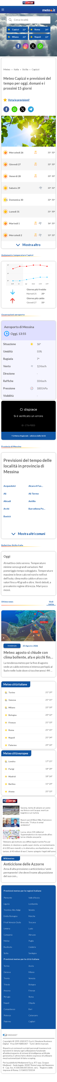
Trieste (7, 984)
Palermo (7, 1021)
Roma (31, 996)
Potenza (7, 1015)
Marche (31, 916)
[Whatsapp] (14, 109)
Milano (31, 972)
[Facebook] (18, 46)
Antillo (32, 501)
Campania (8, 934)
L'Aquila (31, 1003)
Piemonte (8, 897)
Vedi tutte (51, 602)
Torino (7, 966)
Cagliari (31, 1021)
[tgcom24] (28, 3)
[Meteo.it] (49, 10)
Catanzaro (33, 1015)
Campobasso (9, 1009)
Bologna (32, 984)
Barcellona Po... (36, 508)
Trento (7, 978)
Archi (6, 508)
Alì (5, 493)
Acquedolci (10, 485)
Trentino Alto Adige (12, 910)
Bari (30, 1009)
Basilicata (8, 947)
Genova (7, 972)
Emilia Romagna (10, 916)
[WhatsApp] (40, 46)
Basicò (7, 516)
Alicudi (7, 501)
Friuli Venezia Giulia (12, 922)
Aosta (31, 966)
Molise (7, 941)
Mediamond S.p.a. (25, 1062)
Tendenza (12, 646)
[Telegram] (31, 109)
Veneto (31, 910)
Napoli (6, 1003)
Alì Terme (33, 493)
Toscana (32, 922)
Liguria (7, 904)
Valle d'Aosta (34, 897)
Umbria (7, 928)
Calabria (32, 947)
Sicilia (6, 953)
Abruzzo (32, 934)
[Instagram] (25, 46)
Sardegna (32, 953)
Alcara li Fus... (35, 485)
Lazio (30, 928)
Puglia (31, 941)
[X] (33, 46)
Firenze (31, 990)
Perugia (7, 996)
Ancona (7, 990)
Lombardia (33, 904)
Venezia (31, 978)
